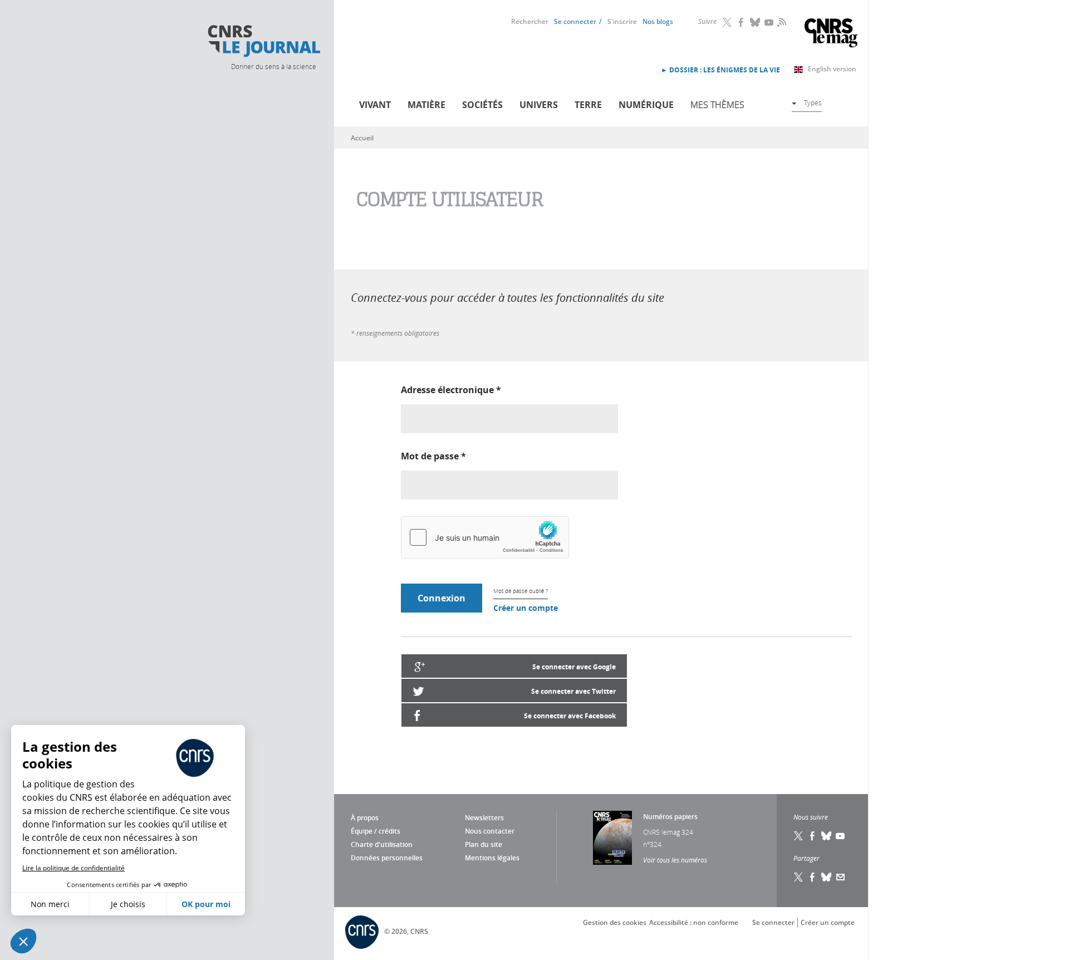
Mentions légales (492, 858)
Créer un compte (525, 608)
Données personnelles (387, 858)
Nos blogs (658, 21)
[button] (23, 941)
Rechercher (529, 21)
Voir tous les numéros (675, 859)
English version (832, 69)
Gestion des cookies (614, 922)
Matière (426, 105)
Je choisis (128, 904)
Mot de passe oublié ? (520, 591)
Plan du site (483, 844)
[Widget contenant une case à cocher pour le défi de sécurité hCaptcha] (485, 537)
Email (840, 877)
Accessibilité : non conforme (693, 922)
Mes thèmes (717, 105)
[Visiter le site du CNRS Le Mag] (831, 34)
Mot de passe (433, 456)
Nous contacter (489, 831)
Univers (538, 105)
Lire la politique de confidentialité (73, 868)
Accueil (362, 138)
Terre (588, 105)
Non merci (50, 904)
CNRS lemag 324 (668, 831)
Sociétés (482, 105)
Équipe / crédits (375, 831)
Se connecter (575, 21)
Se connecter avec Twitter (573, 691)
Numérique (646, 105)
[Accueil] (263, 41)
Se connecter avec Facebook (570, 716)
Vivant (375, 105)
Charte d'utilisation (382, 844)
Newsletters (484, 817)
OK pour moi (206, 904)
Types (813, 102)
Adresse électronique (451, 390)
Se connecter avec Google (574, 667)
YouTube (769, 22)
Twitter (727, 22)
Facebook (741, 22)
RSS (780, 22)
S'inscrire (622, 21)
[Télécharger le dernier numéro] (612, 838)
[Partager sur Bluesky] (826, 877)
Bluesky (755, 22)
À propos (365, 817)
